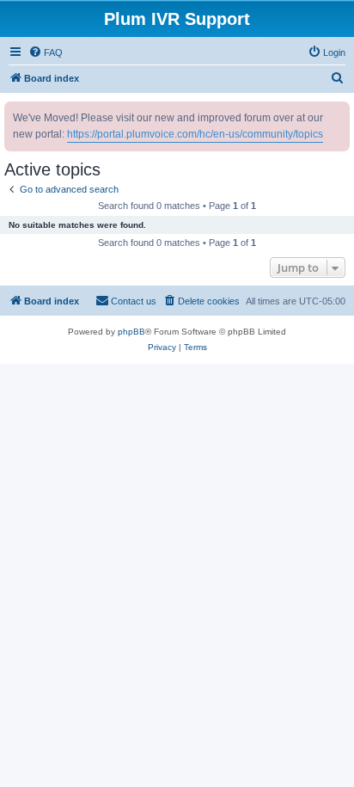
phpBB (131, 331)
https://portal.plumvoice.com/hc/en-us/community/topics (195, 134)
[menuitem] (45, 52)
